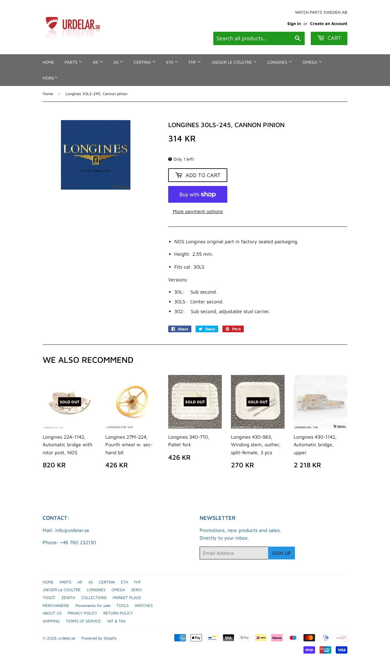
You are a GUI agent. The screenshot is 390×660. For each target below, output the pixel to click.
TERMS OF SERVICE (83, 621)
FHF (193, 62)
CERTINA (143, 62)
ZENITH (68, 597)
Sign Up (281, 553)
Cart (333, 38)
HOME (48, 62)
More (48, 77)
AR (96, 62)
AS (116, 62)
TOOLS (122, 605)
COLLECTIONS (94, 597)
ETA (170, 62)
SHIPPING (51, 621)
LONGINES (278, 62)
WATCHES (144, 605)
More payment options (198, 211)
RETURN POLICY (118, 613)
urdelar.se (66, 638)
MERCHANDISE (56, 605)
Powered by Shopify (99, 638)
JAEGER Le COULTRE (232, 62)
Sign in (294, 23)
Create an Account (328, 23)
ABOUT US (52, 613)
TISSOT (49, 597)
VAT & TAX (116, 621)
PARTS (72, 62)
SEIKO (136, 589)
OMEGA (310, 62)
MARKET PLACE (127, 597)
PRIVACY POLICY (82, 613)
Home (48, 93)
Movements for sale (92, 605)
